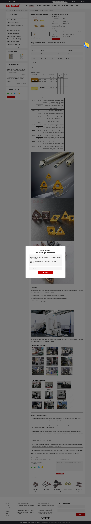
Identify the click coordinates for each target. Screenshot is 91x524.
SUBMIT (45, 272)
